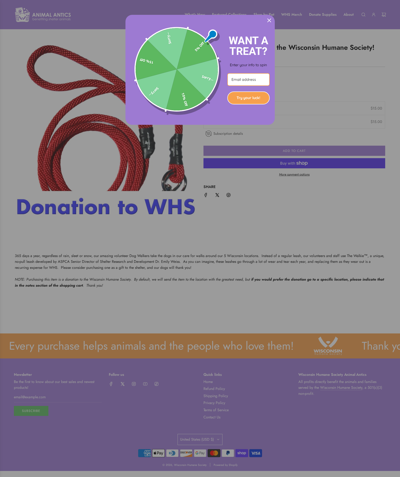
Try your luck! (248, 97)
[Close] (269, 20)
